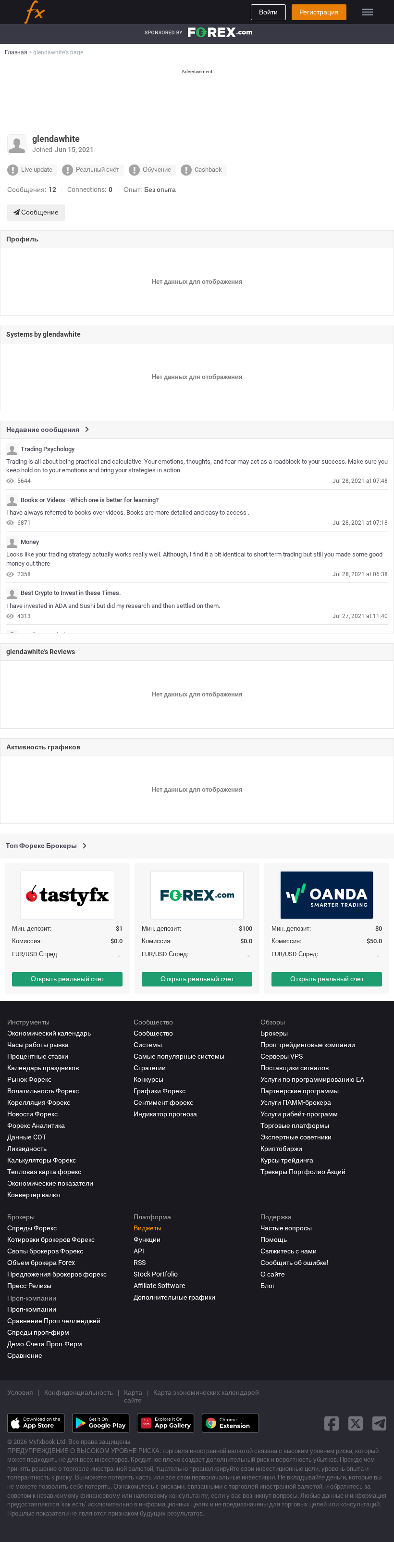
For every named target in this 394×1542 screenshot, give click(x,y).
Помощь (273, 1239)
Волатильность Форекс (43, 1091)
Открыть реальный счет (67, 979)
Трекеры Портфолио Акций (302, 1171)
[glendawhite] (12, 449)
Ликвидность (27, 1148)
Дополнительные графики (174, 1297)
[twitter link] (355, 1423)
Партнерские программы (299, 1091)
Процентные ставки (37, 1056)
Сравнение (24, 1355)
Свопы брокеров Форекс (45, 1251)
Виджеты (147, 1228)
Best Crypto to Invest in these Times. (71, 593)
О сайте (272, 1274)
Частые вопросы (286, 1228)
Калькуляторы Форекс (41, 1160)
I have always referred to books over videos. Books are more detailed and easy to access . (127, 512)
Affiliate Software (159, 1285)
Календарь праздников (43, 1068)
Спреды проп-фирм (38, 1332)
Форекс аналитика (36, 1125)
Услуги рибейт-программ (299, 1114)
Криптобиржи (281, 1148)
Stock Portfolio (156, 1274)
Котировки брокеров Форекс (51, 1239)
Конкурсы (148, 1079)
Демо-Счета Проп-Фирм (44, 1344)
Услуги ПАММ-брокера (295, 1102)
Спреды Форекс (32, 1228)
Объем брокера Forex (41, 1262)
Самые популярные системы (179, 1056)
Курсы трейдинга (286, 1160)
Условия (20, 1392)
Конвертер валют (34, 1195)
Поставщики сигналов (294, 1068)
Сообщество (153, 1033)
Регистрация (319, 12)
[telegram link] (379, 1423)
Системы (148, 1045)
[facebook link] (331, 1423)
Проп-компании (31, 1309)
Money (30, 542)
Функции (147, 1239)
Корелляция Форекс (38, 1102)
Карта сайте (133, 1396)
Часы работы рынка (38, 1045)
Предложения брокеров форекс (57, 1274)
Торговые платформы (294, 1125)
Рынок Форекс (29, 1079)
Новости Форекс (32, 1114)
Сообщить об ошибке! (294, 1262)
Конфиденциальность (78, 1392)
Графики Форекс (159, 1091)
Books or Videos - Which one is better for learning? (90, 500)
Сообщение (39, 212)
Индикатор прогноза (165, 1114)
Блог (267, 1285)
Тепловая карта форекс (44, 1171)
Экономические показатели (50, 1183)
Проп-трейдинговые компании (307, 1045)
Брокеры (274, 1033)
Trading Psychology (47, 449)
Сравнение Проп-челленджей (53, 1321)
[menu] (367, 12)
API (139, 1251)
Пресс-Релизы (29, 1285)
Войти (268, 12)
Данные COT (26, 1137)
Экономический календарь (49, 1033)
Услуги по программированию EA (312, 1079)
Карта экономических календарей (206, 1392)
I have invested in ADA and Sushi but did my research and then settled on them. (113, 605)
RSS (140, 1262)
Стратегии (150, 1068)
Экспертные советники (296, 1137)
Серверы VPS (281, 1056)
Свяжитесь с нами (288, 1251)
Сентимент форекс (163, 1102)
